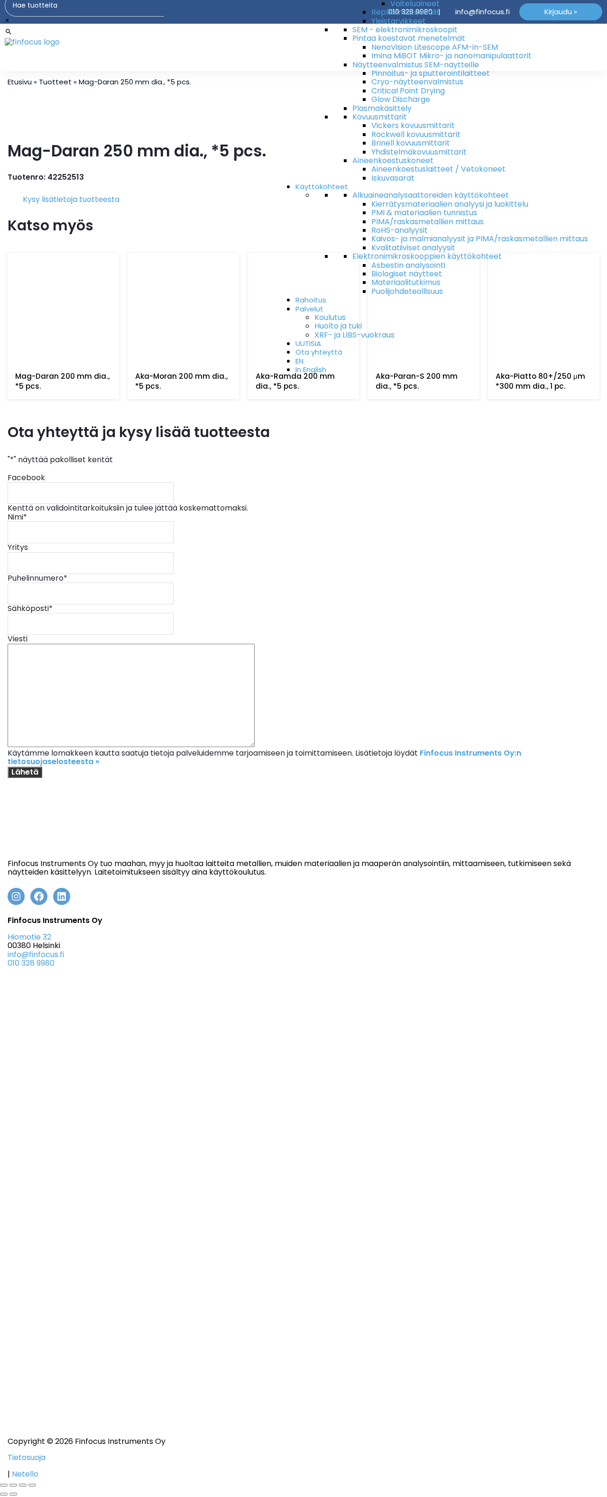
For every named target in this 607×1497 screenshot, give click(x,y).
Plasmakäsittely (382, 108)
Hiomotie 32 (29, 936)
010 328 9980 (31, 963)
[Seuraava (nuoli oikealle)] (13, 1494)
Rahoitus (310, 300)
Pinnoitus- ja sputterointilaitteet (430, 73)
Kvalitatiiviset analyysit (413, 247)
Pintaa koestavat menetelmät (408, 38)
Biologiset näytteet (406, 273)
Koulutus (330, 317)
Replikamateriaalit (405, 12)
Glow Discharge (400, 99)
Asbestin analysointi (408, 265)
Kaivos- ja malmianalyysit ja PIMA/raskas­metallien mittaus (479, 238)
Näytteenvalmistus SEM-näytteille (415, 64)
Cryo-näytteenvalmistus (417, 81)
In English (310, 369)
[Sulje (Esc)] (32, 1485)
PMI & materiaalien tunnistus (424, 212)
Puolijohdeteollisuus (407, 291)
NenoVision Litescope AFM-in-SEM (434, 47)
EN (299, 361)
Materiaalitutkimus (406, 282)
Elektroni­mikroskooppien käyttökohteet (427, 256)
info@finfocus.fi (36, 954)
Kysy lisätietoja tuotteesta (71, 199)
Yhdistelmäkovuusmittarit (419, 151)
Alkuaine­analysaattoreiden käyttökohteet (430, 195)
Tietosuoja (27, 1457)
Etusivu (20, 82)
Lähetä (24, 772)
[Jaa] (23, 1485)
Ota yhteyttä (318, 352)
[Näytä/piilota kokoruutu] (13, 1485)
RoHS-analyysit (399, 230)
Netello (25, 1474)
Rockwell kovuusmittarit (415, 134)
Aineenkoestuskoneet (392, 160)
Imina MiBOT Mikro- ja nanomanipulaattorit (451, 55)
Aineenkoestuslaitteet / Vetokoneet (438, 169)
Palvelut (309, 309)
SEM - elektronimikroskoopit (405, 29)
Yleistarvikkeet (398, 21)
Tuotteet (55, 82)
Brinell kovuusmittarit (410, 142)
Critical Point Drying (408, 90)
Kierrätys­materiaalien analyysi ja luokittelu (449, 204)
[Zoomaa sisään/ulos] (4, 1485)
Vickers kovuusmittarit (413, 125)
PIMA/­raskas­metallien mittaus (427, 221)
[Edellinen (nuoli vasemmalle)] (4, 1494)
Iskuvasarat (392, 178)
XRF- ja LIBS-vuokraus (354, 334)
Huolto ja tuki (338, 325)
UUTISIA (308, 343)
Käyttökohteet (321, 187)
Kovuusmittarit (379, 116)
